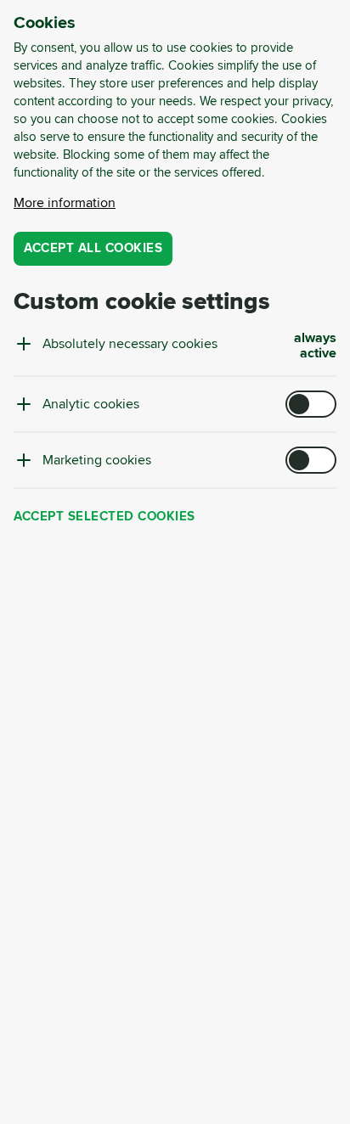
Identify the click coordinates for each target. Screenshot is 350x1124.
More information (65, 202)
